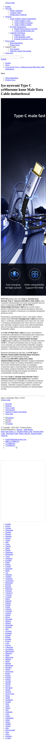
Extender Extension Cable (23, 39)
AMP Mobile (28, 429)
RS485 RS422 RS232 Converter (25, 29)
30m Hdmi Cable (12, 434)
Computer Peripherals (17, 33)
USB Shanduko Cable (22, 37)
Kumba (8, 7)
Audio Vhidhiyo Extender (23, 23)
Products (8, 17)
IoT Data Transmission (18, 27)
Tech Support (14, 49)
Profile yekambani (16, 11)
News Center (10, 41)
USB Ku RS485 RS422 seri (24, 31)
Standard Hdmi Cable (24, 431)
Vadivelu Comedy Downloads (20, 51)
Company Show (15, 13)
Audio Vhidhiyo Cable (22, 21)
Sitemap (19, 429)
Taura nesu (9, 53)
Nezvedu (8, 9)
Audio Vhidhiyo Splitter (22, 25)
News (7, 65)
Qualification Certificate (18, 15)
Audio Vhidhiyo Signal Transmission (23, 19)
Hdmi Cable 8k (24, 434)
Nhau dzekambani (16, 43)
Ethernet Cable (19, 35)
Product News (15, 45)
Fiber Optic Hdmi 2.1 (8, 431)
